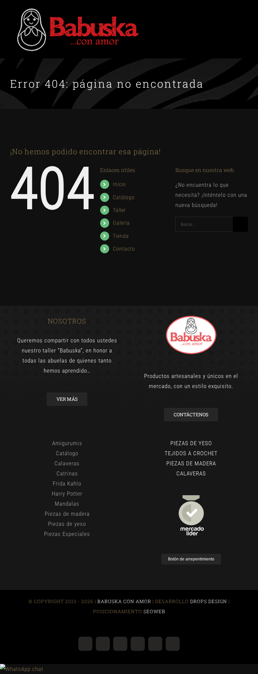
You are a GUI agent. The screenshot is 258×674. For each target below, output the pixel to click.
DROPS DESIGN (208, 601)
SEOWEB (153, 611)
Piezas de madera (67, 513)
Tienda (121, 236)
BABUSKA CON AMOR (125, 601)
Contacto (124, 249)
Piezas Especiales (67, 534)
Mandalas (67, 503)
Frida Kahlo (67, 483)
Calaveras (67, 463)
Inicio (119, 184)
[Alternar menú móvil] (245, 10)
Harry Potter (67, 493)
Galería (121, 223)
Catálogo (124, 197)
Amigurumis (67, 443)
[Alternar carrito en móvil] (232, 10)
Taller (119, 210)
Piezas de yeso (67, 523)
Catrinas (67, 473)
